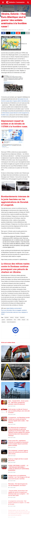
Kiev (15, 319)
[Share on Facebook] (3, 33)
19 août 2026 (12, 472)
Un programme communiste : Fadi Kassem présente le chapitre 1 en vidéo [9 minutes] (18, 502)
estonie (12, 317)
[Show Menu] (3, 2)
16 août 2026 (12, 497)
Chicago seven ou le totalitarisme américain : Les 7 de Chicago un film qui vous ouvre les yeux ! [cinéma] (19, 477)
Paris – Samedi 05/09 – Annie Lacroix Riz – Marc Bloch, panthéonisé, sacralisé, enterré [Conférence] (18, 402)
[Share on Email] (18, 33)
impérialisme (9, 319)
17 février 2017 (4, 29)
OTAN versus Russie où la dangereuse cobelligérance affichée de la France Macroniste (14, 376)
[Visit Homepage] (15, 2)
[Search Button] (28, 2)
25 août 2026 (6, 360)
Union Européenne (11, 322)
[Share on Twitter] (8, 33)
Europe (16, 317)
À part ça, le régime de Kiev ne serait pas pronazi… (18, 459)
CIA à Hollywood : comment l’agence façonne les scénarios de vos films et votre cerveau (18, 452)
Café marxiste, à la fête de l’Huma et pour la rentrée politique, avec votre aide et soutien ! (19, 410)
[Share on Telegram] (13, 33)
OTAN (19, 319)
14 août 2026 (12, 525)
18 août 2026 (12, 480)
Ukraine (3, 322)
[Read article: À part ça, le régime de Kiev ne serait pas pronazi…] (4, 460)
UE (27, 319)
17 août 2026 (12, 487)
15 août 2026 (12, 505)
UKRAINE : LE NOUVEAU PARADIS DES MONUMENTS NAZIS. (13, 357)
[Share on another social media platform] (28, 33)
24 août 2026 (6, 378)
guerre (3, 319)
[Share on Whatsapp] (23, 33)
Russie (23, 319)
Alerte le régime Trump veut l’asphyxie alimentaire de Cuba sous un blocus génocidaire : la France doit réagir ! (15, 393)
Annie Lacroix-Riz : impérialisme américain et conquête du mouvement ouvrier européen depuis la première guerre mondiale (18, 443)
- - (15, 335)
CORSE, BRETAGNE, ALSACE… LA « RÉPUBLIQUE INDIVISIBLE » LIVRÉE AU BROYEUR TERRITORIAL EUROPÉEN (18, 468)
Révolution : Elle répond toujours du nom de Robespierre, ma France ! (17, 484)
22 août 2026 (12, 447)
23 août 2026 (12, 414)
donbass (7, 317)
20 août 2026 (12, 462)
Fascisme (22, 317)
